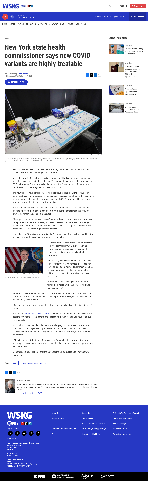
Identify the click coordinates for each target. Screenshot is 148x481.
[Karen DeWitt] (10, 386)
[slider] (15, 17)
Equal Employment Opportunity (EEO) (95, 429)
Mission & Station (58, 418)
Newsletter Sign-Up (120, 429)
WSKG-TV (22, 466)
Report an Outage (119, 424)
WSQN (16, 466)
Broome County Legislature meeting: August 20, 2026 (133, 109)
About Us (55, 413)
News (4, 24)
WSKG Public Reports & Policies (93, 424)
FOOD (47, 24)
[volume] (12, 16)
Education (31, 24)
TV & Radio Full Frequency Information (126, 413)
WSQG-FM (24, 464)
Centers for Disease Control (36, 313)
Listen (13, 24)
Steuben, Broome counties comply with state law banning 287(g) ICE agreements (133, 71)
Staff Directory (87, 418)
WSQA (36, 464)
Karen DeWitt (23, 73)
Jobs (53, 434)
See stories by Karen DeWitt (31, 393)
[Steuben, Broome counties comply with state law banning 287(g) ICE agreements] (116, 67)
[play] (5, 17)
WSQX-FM (17, 464)
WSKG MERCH (81, 24)
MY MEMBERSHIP (121, 6)
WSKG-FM (10, 464)
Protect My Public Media (91, 434)
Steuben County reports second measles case (131, 91)
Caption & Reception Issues (123, 418)
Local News (128, 45)
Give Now (138, 6)
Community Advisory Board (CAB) (64, 428)
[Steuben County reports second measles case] (116, 90)
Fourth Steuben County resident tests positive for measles (134, 51)
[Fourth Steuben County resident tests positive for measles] (116, 49)
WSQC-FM (10, 466)
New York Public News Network (34, 363)
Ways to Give (58, 24)
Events (69, 24)
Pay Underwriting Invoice (122, 434)
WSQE (30, 464)
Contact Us (86, 413)
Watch (21, 24)
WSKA (28, 466)
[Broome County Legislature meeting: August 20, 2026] (116, 108)
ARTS (40, 24)
